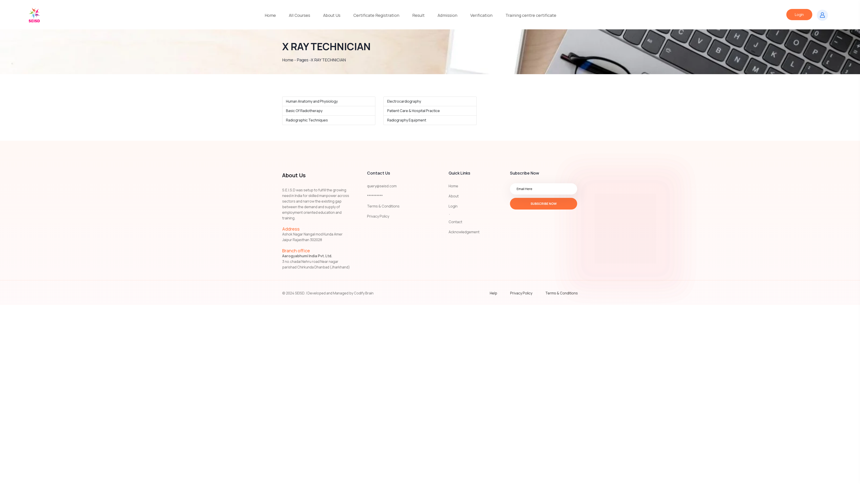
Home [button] (270, 15)
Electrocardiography (404, 101)
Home (453, 186)
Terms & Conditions (383, 206)
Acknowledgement (464, 231)
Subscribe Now (544, 203)
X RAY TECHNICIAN (328, 60)
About (454, 196)
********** (375, 196)
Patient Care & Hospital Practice (413, 110)
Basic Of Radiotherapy (304, 110)
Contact (455, 221)
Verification (481, 15)
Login (799, 14)
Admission (447, 15)
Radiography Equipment (406, 120)
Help (493, 293)
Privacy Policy (378, 216)
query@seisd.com (382, 186)
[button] (332, 15)
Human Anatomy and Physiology (312, 101)
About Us (331, 15)
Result (418, 15)
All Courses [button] (299, 15)
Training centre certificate (530, 15)
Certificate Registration (376, 15)
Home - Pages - (296, 60)
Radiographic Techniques (307, 120)
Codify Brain (364, 293)
